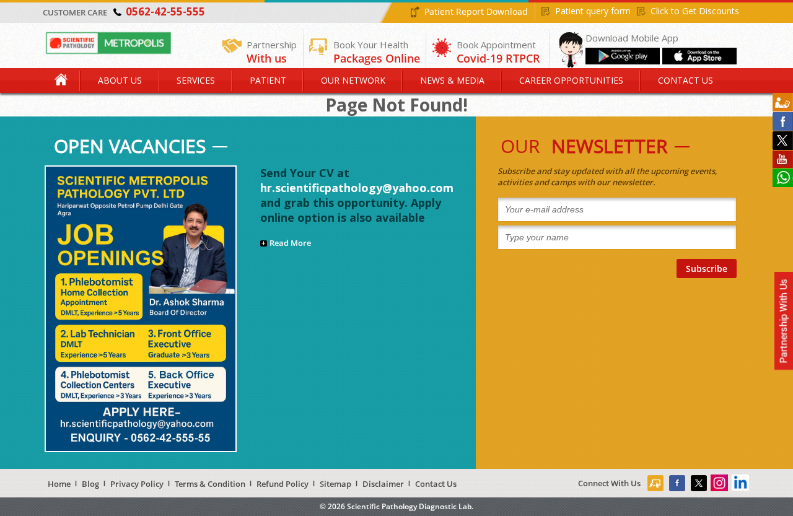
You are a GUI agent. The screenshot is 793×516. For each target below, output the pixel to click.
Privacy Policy (137, 483)
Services (196, 80)
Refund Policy (282, 483)
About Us (120, 80)
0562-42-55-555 (165, 11)
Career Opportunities (571, 80)
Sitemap (335, 483)
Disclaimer (383, 483)
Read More (290, 242)
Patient (268, 80)
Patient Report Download (476, 11)
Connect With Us (609, 483)
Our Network (353, 80)
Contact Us (685, 80)
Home (62, 80)
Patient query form (593, 11)
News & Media (452, 80)
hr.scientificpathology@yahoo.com (356, 187)
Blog (90, 483)
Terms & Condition (210, 483)
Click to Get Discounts (695, 11)
